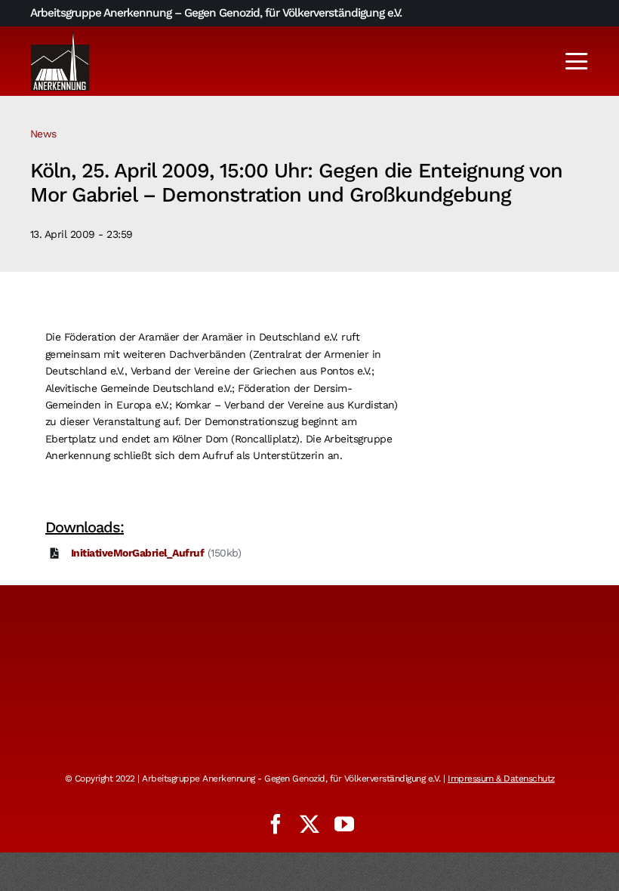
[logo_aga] (60, 35)
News (43, 134)
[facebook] (275, 824)
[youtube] (344, 824)
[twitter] (309, 824)
